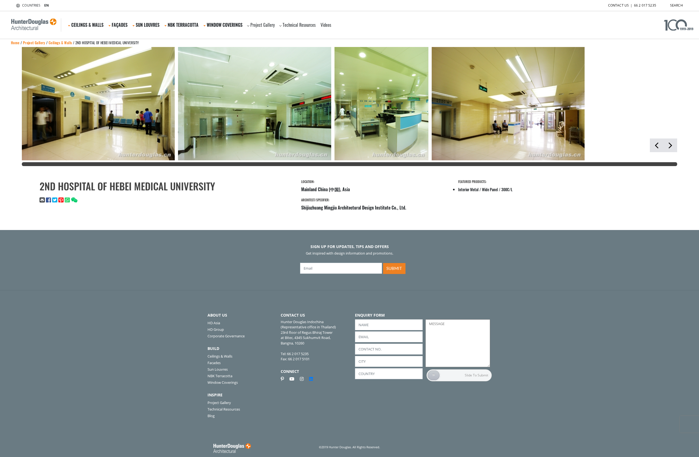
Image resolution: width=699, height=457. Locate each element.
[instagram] (304, 379)
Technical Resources (299, 25)
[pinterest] (284, 379)
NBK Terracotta (220, 375)
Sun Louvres (218, 369)
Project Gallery (262, 25)
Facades (214, 362)
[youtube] (294, 379)
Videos (326, 25)
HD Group (216, 329)
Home (15, 42)
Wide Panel (490, 189)
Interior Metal (468, 189)
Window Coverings (223, 382)
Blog (211, 415)
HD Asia (214, 322)
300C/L (507, 189)
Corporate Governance (226, 336)
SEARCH (676, 5)
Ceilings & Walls (60, 42)
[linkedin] (311, 379)
